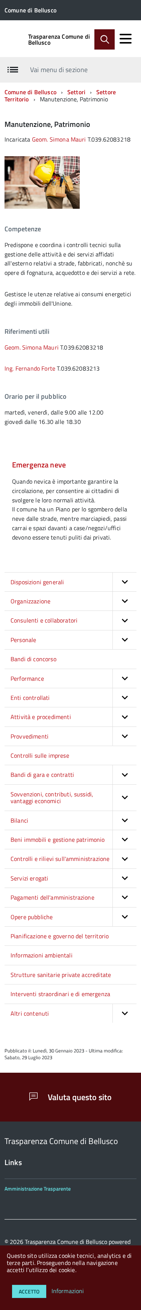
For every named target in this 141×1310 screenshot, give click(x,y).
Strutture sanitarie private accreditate (61, 974)
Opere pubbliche (32, 916)
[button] (124, 582)
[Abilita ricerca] (104, 39)
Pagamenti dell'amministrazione (52, 897)
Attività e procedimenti (41, 716)
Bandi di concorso (33, 658)
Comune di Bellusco (30, 91)
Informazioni (68, 1290)
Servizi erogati (29, 878)
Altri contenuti (30, 1013)
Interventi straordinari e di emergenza (60, 993)
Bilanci (19, 820)
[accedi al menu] (126, 39)
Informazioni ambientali (42, 955)
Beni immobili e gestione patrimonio (58, 839)
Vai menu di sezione (59, 70)
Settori (76, 91)
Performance (27, 678)
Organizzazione (30, 601)
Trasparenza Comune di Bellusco (59, 39)
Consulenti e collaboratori (44, 620)
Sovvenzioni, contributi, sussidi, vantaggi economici (52, 797)
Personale (23, 639)
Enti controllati (30, 697)
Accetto (29, 1291)
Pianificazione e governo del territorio (60, 936)
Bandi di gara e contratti (42, 774)
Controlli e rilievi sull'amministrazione (60, 858)
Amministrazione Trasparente (38, 1188)
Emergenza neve (39, 464)
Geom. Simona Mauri (59, 139)
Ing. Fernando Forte (30, 368)
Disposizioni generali (37, 581)
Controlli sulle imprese (40, 755)
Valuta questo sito (79, 1097)
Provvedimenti (30, 736)
